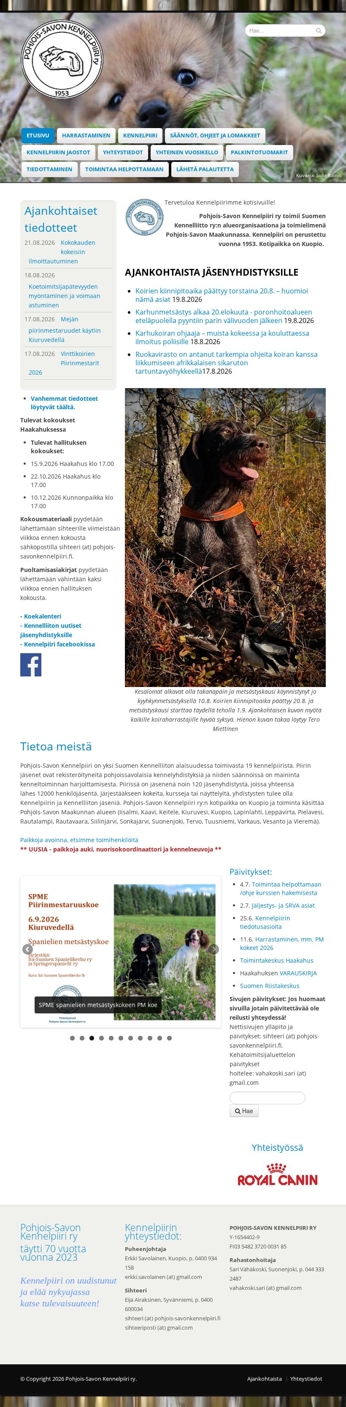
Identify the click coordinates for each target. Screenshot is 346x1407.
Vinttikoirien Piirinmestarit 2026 (64, 363)
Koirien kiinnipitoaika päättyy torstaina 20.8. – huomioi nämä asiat (221, 295)
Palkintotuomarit (259, 152)
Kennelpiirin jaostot (58, 152)
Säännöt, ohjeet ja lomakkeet (215, 135)
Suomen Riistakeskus (270, 986)
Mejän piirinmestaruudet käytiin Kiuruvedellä (65, 329)
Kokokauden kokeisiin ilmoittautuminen (62, 251)
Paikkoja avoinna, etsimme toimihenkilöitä (79, 840)
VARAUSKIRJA (298, 973)
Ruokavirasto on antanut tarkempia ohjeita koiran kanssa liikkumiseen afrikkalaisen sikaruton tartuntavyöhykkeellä (226, 363)
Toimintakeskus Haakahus (277, 960)
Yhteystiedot (123, 152)
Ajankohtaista (264, 1378)
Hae (247, 1110)
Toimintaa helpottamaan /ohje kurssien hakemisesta (281, 888)
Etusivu (38, 135)
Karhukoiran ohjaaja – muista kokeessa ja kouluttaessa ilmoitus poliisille (222, 337)
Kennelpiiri (140, 135)
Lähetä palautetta (205, 169)
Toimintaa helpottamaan (124, 169)
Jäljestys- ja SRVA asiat (283, 905)
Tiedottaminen (50, 169)
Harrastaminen (86, 135)
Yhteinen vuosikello (187, 152)
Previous (28, 950)
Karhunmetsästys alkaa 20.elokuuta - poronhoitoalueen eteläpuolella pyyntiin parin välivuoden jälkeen (223, 316)
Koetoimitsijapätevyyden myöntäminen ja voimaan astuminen (64, 295)
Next (213, 950)
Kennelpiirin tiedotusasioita (265, 922)
